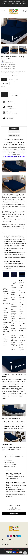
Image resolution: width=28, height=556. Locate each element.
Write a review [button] (14, 513)
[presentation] (1, 50)
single (4, 79)
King (17, 79)
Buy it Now (15, 95)
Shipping (2, 62)
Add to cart (4, 94)
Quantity (3, 86)
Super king (5, 83)
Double (11, 79)
